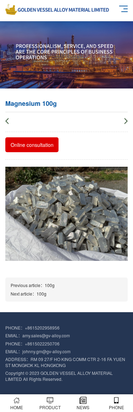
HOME (16, 407)
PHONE (116, 407)
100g (50, 285)
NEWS (83, 407)
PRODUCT (50, 407)
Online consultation (32, 144)
